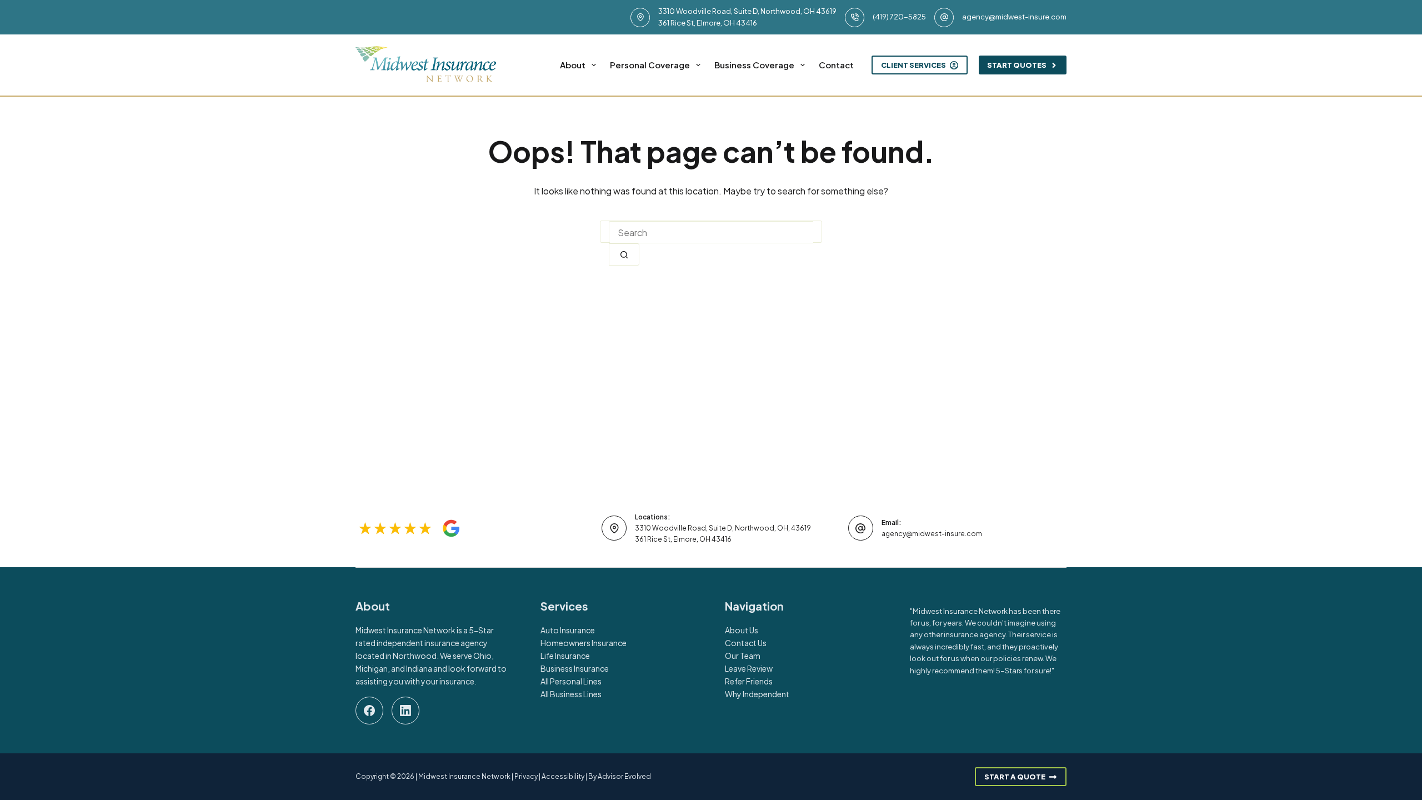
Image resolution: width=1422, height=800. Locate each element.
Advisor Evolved (624, 776)
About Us (741, 630)
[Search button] (624, 254)
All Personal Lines (571, 681)
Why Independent (757, 694)
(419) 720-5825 (899, 16)
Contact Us (746, 643)
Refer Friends (749, 681)
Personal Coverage (650, 64)
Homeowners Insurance (583, 643)
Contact (836, 64)
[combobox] (711, 232)
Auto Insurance (567, 630)
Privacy (526, 776)
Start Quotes (1017, 65)
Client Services (913, 65)
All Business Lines (571, 694)
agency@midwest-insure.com (1014, 16)
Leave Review (749, 668)
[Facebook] (369, 710)
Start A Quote (1014, 776)
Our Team (742, 656)
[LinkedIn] (405, 710)
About (572, 64)
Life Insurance (565, 656)
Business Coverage (754, 64)
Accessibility (563, 776)
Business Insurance (574, 668)
